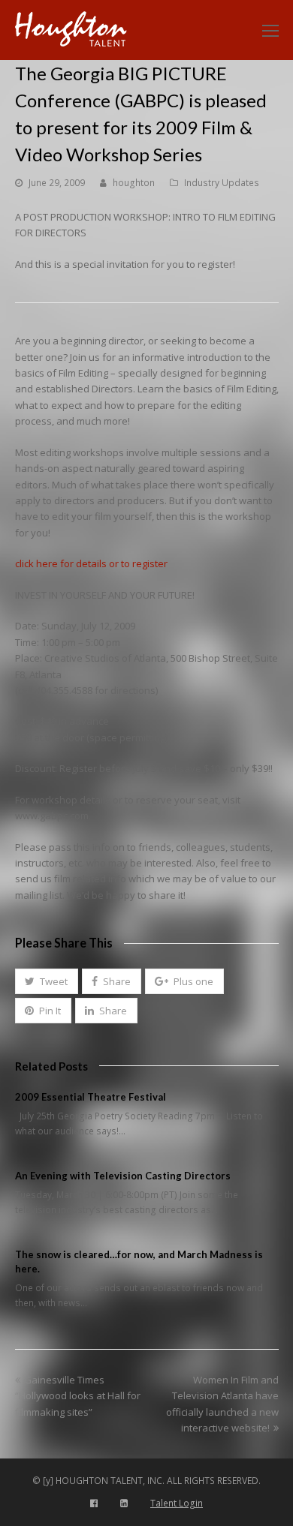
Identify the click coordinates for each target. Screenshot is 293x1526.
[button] (46, 981)
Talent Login (176, 1503)
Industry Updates (221, 182)
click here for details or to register (91, 563)
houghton (134, 182)
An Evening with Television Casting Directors (123, 1176)
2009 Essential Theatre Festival (90, 1097)
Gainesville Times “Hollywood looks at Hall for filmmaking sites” (77, 1396)
